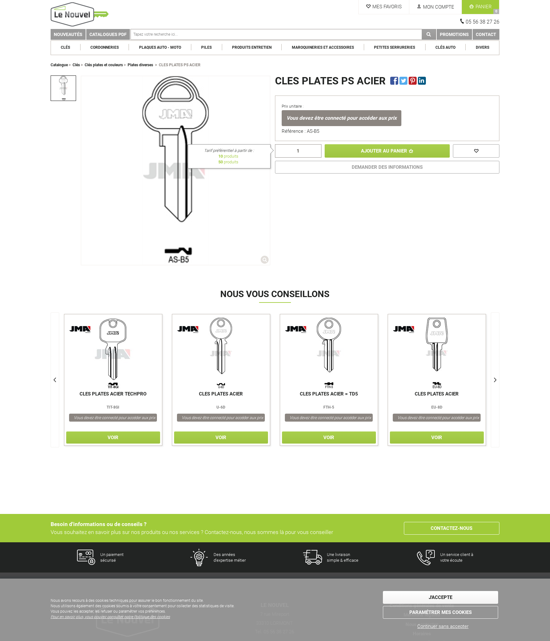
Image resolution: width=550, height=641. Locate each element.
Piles (206, 47)
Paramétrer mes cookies (440, 612)
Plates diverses (140, 65)
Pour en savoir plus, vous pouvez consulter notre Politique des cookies (110, 617)
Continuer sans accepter (443, 626)
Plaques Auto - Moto (160, 47)
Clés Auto (445, 47)
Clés (65, 47)
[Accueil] (81, 14)
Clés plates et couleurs (104, 65)
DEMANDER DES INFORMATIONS (387, 167)
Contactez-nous (451, 528)
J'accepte (440, 597)
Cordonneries (104, 47)
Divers (482, 47)
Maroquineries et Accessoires (323, 47)
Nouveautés (68, 34)
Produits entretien (251, 47)
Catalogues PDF (108, 34)
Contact (486, 34)
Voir (113, 437)
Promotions (454, 34)
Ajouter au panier (384, 151)
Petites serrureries (394, 47)
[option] (63, 88)
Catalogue (59, 65)
